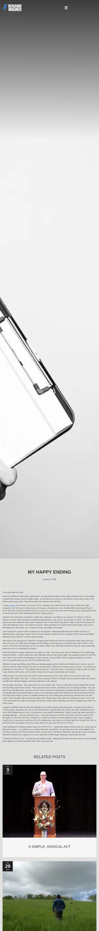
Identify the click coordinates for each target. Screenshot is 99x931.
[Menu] (66, 8)
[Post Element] (49, 811)
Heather (12, 605)
